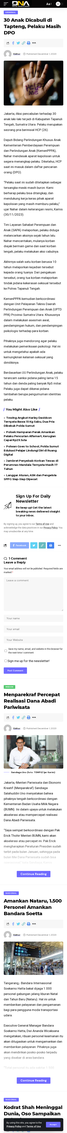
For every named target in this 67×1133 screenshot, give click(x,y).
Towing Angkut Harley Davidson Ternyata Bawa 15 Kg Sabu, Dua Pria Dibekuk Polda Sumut (29, 422)
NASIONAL (11, 893)
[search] (41, 4)
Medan (9, 687)
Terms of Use (33, 1126)
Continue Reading (33, 874)
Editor (16, 53)
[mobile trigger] (7, 4)
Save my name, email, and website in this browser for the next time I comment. (35, 651)
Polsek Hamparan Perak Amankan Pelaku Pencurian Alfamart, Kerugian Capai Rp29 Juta (30, 436)
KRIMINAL (11, 12)
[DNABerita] (21, 4)
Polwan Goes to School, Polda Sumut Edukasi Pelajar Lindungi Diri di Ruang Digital (31, 450)
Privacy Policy (14, 1126)
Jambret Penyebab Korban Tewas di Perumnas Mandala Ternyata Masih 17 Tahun (31, 465)
